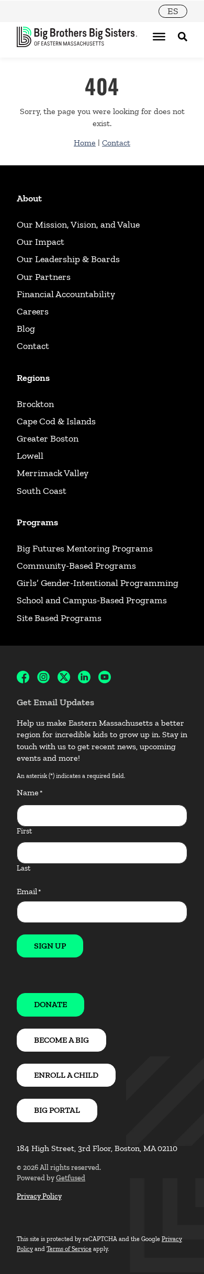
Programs (37, 522)
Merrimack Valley (52, 473)
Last (23, 868)
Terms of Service (69, 1249)
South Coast (41, 491)
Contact (116, 143)
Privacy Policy (39, 1196)
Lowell (30, 455)
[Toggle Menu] (159, 36)
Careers (33, 311)
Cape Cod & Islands (56, 421)
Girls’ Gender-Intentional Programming (97, 583)
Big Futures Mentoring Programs (85, 548)
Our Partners (44, 277)
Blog (26, 328)
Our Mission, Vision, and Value (78, 224)
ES (172, 11)
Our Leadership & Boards (68, 259)
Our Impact (40, 241)
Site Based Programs (59, 618)
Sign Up (50, 946)
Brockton (35, 404)
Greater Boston (47, 438)
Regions (33, 378)
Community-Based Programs (76, 565)
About (29, 198)
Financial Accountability (66, 294)
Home (85, 143)
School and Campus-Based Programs (92, 600)
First (24, 831)
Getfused (70, 1178)
